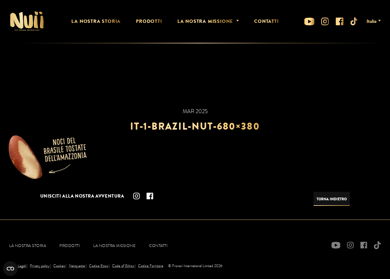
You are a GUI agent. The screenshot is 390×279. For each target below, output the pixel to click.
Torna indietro (332, 199)
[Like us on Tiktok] (353, 21)
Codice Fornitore (150, 266)
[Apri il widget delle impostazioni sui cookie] (10, 268)
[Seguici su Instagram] (325, 21)
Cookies (59, 266)
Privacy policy (39, 266)
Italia (372, 21)
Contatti (266, 21)
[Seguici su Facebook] (340, 21)
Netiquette (77, 266)
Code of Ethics (123, 266)
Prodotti (149, 21)
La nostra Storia (96, 21)
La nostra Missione (205, 21)
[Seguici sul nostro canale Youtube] (309, 21)
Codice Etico (98, 266)
